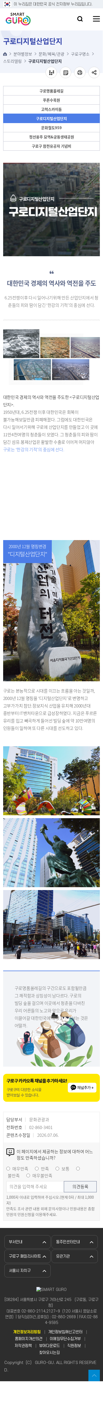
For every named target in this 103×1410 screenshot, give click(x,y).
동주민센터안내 (68, 1242)
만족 (45, 1169)
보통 (66, 1169)
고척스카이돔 (51, 109)
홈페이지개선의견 (28, 1339)
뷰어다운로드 (49, 1346)
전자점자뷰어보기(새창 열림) (51, 72)
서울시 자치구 (20, 1271)
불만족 (14, 1175)
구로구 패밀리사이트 (25, 1256)
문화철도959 (51, 127)
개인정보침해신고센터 (65, 1332)
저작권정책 (23, 1346)
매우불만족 (42, 1175)
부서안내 (16, 1242)
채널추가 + (85, 1087)
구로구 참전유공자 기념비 (51, 146)
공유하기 (94, 72)
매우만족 (20, 1169)
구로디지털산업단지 (51, 118)
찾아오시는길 (49, 1352)
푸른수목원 (51, 100)
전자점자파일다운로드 (65, 72)
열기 (80, 19)
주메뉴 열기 (96, 19)
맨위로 (94, 1375)
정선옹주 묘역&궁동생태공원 (51, 136)
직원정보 (74, 1346)
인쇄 (80, 72)
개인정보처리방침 (27, 1332)
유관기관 (63, 1256)
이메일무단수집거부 (65, 1339)
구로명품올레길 (51, 90)
